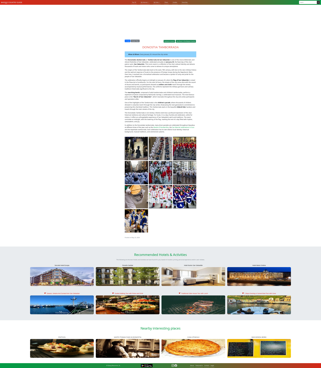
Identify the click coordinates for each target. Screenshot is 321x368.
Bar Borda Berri (259, 337)
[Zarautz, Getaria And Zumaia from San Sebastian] (62, 305)
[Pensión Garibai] (127, 276)
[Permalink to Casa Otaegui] (193, 348)
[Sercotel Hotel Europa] (62, 276)
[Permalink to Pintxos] (62, 348)
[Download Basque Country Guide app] (147, 365)
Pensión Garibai (127, 265)
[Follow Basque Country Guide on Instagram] (172, 365)
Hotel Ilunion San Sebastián (193, 265)
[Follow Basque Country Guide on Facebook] (175, 365)
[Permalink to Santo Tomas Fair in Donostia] (127, 348)
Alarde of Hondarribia (161, 127)
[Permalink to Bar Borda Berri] (259, 348)
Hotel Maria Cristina (259, 265)
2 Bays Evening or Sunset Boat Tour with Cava (260, 293)
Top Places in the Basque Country (185, 41)
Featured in (199, 365)
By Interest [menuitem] (144, 2)
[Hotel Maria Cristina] (259, 276)
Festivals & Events (169, 41)
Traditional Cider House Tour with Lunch (194, 293)
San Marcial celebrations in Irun (183, 127)
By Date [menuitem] (156, 2)
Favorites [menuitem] (185, 2)
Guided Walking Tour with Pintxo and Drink (129, 293)
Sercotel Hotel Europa (62, 265)
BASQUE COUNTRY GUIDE (11, 2)
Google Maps (135, 41)
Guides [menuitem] (175, 2)
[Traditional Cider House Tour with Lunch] (193, 305)
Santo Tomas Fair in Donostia (127, 337)
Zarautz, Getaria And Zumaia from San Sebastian (63, 293)
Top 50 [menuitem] (134, 2)
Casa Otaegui (193, 337)
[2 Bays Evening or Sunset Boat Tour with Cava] (259, 305)
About (192, 365)
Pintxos (61, 337)
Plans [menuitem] (166, 2)
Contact (206, 365)
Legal (212, 365)
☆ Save (127, 41)
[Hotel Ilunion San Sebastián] (193, 276)
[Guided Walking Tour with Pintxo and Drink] (127, 305)
